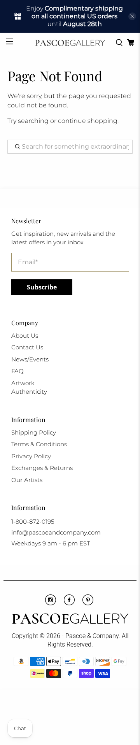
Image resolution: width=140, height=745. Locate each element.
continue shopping (87, 120)
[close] (132, 16)
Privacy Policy (31, 456)
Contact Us (27, 347)
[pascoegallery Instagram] (50, 603)
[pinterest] (87, 603)
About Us (24, 335)
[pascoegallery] (70, 43)
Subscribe (42, 287)
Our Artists (26, 480)
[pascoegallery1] (70, 620)
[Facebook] (69, 603)
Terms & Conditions (39, 444)
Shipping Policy (33, 432)
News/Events (30, 359)
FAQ (17, 371)
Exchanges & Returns (42, 468)
